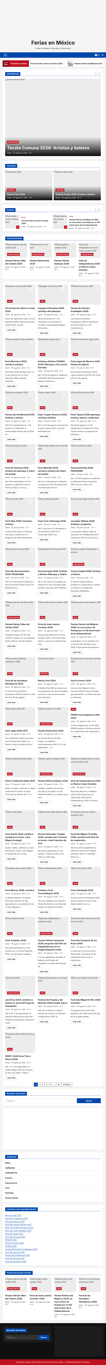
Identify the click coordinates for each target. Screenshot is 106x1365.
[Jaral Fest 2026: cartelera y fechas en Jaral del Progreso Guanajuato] (20, 986)
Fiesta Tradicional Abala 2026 (20, 781)
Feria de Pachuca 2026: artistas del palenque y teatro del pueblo (20, 470)
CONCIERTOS (13, 136)
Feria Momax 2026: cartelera (19, 890)
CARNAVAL (10, 1168)
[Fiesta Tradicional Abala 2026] (20, 767)
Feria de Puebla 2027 (14, 1234)
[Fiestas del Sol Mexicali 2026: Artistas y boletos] (20, 401)
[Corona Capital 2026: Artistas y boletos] (86, 557)
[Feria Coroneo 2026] (86, 667)
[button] (5, 55)
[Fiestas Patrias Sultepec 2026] (65, 250)
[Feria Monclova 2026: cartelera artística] (20, 348)
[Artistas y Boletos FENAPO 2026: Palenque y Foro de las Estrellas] (53, 348)
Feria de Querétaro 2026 (15, 1261)
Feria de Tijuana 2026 (14, 1243)
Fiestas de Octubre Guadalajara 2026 (21, 1249)
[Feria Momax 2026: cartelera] (20, 877)
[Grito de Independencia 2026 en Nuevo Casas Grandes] (90, 250)
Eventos (8, 1178)
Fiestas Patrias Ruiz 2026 (50, 730)
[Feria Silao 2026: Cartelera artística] (20, 507)
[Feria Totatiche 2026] (20, 927)
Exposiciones (11, 1183)
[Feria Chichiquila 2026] (86, 877)
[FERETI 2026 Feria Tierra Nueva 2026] (20, 1042)
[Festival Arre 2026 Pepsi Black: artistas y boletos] (53, 117)
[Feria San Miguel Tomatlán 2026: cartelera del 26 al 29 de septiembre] (86, 820)
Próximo (67, 1084)
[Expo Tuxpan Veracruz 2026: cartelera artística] (53, 401)
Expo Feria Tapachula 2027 (16, 1218)
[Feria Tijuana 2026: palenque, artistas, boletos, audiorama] (86, 401)
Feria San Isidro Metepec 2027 (18, 1230)
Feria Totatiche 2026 (15, 940)
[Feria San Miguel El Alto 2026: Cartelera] (86, 986)
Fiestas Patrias (13, 254)
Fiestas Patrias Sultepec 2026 (53, 781)
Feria (23, 217)
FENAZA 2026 (11, 1246)
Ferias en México (53, 42)
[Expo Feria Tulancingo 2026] (53, 507)
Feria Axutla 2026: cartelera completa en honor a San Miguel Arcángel (19, 837)
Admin (9, 153)
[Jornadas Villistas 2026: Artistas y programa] (86, 507)
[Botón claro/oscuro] (97, 55)
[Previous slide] (95, 73)
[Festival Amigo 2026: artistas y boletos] (77, 185)
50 (59, 1084)
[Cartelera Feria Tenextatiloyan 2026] (53, 877)
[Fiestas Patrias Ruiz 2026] (41, 250)
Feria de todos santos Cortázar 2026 (33, 63)
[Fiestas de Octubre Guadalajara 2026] (86, 295)
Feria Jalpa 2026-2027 (16, 730)
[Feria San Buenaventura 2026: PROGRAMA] (20, 557)
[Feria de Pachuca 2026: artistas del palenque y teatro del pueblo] (20, 454)
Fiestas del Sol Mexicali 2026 (17, 1255)
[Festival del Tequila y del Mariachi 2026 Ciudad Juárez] (53, 986)
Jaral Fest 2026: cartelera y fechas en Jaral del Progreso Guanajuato (19, 1002)
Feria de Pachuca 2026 (15, 1252)
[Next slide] (99, 73)
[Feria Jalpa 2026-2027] (20, 717)
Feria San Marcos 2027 (15, 1221)
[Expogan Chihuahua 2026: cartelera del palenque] (53, 295)
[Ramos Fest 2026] (28, 185)
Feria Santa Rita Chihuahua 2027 (19, 1227)
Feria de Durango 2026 (15, 1237)
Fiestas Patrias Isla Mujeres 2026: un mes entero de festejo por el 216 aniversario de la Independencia (60, 222)
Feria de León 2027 (13, 1215)
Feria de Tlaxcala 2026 (14, 1258)
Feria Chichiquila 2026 (82, 890)
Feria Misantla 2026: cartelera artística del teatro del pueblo (52, 470)
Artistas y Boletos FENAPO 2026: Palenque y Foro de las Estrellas (52, 364)
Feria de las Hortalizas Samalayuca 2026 (88, 1298)
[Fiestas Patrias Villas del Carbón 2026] (16, 250)
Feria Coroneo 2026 (81, 680)
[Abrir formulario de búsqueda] (102, 55)
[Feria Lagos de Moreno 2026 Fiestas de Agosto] (86, 348)
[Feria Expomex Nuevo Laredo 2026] (20, 295)
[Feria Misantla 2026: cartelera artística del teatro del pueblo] (53, 454)
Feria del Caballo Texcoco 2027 (18, 1224)
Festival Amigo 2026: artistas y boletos (75, 194)
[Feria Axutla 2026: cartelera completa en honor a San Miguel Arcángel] (20, 820)
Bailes (7, 1163)
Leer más (12, 330)
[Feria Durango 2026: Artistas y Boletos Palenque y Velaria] (53, 557)
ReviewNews (71, 1362)
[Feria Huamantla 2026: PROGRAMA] (86, 454)
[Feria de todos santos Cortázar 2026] (53, 611)
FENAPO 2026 (11, 1240)
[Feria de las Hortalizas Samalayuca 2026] (20, 667)
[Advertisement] (53, 18)
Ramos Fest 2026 (16, 194)
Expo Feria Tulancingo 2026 (52, 521)
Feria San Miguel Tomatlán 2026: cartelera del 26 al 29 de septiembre (84, 837)
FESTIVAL (11, 190)
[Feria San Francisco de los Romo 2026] (86, 927)
